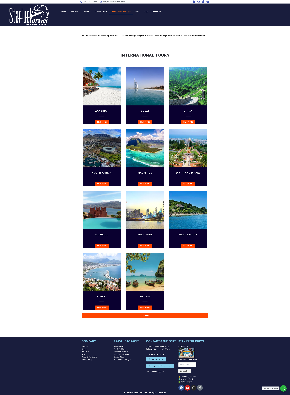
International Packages (121, 12)
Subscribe (184, 371)
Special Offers (101, 12)
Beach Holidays (119, 349)
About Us (74, 12)
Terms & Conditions (89, 357)
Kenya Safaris (119, 346)
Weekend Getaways (121, 352)
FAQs (137, 12)
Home (63, 12)
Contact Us (156, 12)
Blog (145, 12)
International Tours (121, 354)
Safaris (86, 12)
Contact (84, 349)
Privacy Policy (87, 360)
